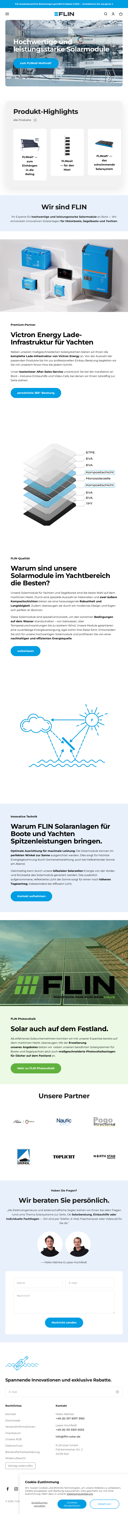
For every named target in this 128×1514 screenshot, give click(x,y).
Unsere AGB (13, 1439)
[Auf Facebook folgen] (7, 1489)
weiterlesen (25, 651)
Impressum (13, 1433)
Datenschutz (14, 1445)
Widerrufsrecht (15, 1458)
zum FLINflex (29, 63)
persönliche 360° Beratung (35, 392)
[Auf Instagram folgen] (16, 1489)
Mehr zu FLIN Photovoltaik (35, 1068)
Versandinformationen (20, 1426)
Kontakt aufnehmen (31, 896)
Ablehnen (104, 1504)
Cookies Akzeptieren (72, 1504)
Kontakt (10, 1414)
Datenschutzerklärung (80, 1493)
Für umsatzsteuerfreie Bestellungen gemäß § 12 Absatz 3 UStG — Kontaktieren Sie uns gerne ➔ (64, 4)
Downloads (12, 1420)
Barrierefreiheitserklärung (22, 1452)
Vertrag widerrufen (20, 1465)
